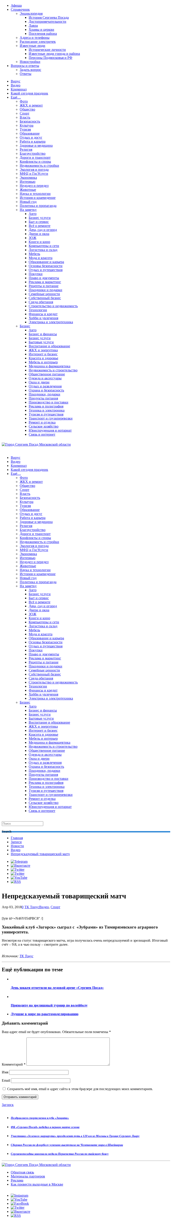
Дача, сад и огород (43, 230)
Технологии (38, 310)
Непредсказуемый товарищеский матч (40, 854)
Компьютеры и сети (44, 246)
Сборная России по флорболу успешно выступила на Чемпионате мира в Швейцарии (67, 1145)
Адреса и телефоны (34, 37)
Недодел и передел (34, 185)
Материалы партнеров (28, 1176)
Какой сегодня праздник (29, 93)
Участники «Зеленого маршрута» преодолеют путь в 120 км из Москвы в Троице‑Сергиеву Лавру (75, 1136)
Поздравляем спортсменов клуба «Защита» (40, 1118)
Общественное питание (47, 374)
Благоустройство (32, 153)
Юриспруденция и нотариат (50, 430)
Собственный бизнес (45, 298)
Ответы (25, 74)
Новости (17, 846)
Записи (16, 842)
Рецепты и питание (43, 286)
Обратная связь (22, 1172)
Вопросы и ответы (25, 66)
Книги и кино (39, 242)
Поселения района (43, 33)
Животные (28, 189)
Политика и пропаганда (38, 206)
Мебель (34, 254)
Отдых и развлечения (45, 386)
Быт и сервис (39, 222)
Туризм (25, 129)
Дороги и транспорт (35, 157)
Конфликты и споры (35, 161)
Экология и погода (34, 169)
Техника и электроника (46, 410)
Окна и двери (39, 382)
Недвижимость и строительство (53, 370)
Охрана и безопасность (46, 390)
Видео (15, 85)
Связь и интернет (42, 434)
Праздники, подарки (44, 394)
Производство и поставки (48, 402)
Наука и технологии (35, 194)
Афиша (16, 5)
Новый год (28, 202)
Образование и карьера (46, 262)
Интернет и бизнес (43, 354)
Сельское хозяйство (43, 426)
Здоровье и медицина (36, 145)
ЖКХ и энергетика (43, 350)
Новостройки (30, 62)
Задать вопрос (30, 70)
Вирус (15, 81)
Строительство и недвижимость (53, 306)
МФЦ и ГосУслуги (34, 173)
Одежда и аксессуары (45, 378)
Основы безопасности (45, 266)
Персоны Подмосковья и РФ (50, 58)
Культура (26, 125)
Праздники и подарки (45, 290)
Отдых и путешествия (45, 270)
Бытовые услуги (41, 342)
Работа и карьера (32, 141)
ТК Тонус (31, 907)
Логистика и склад (43, 250)
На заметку (28, 210)
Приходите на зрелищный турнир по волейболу (49, 1005)
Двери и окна (39, 234)
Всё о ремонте (39, 226)
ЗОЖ (32, 238)
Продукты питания (43, 398)
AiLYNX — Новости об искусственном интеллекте (60, 1198)
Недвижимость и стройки (39, 165)
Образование (30, 133)
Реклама (17, 1180)
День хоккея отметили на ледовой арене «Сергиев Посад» (57, 988)
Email (6, 1080)
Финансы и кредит (43, 314)
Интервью (27, 181)
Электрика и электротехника (51, 322)
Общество (27, 109)
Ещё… (16, 97)
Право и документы (44, 278)
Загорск (8, 1105)
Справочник (20, 9)
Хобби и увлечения (43, 318)
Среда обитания (41, 302)
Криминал (19, 89)
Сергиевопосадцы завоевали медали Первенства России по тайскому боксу (60, 1153)
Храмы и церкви (41, 29)
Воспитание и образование (49, 346)
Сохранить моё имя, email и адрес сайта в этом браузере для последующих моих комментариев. (80, 1089)
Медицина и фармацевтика (49, 366)
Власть (25, 117)
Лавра (33, 25)
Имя (5, 1072)
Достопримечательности (47, 21)
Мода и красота (40, 258)
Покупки (36, 274)
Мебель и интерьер (43, 362)
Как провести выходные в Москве (37, 1184)
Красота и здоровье (43, 358)
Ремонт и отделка (42, 422)
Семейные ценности (44, 294)
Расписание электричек (38, 41)
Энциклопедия (31, 13)
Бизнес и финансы (43, 334)
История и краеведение (38, 198)
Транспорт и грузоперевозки (51, 418)
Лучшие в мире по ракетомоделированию (44, 1014)
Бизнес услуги (40, 218)
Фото (24, 101)
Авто (33, 214)
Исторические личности (47, 49)
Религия (26, 149)
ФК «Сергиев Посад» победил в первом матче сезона (45, 1127)
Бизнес (25, 326)
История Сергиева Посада (49, 17)
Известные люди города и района (54, 54)
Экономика (28, 177)
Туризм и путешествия (46, 414)
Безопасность (30, 121)
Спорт (24, 113)
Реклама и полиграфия (46, 406)
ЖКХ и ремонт (31, 105)
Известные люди (32, 45)
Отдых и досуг (31, 137)
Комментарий (14, 1064)
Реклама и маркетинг (45, 282)
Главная (17, 838)
